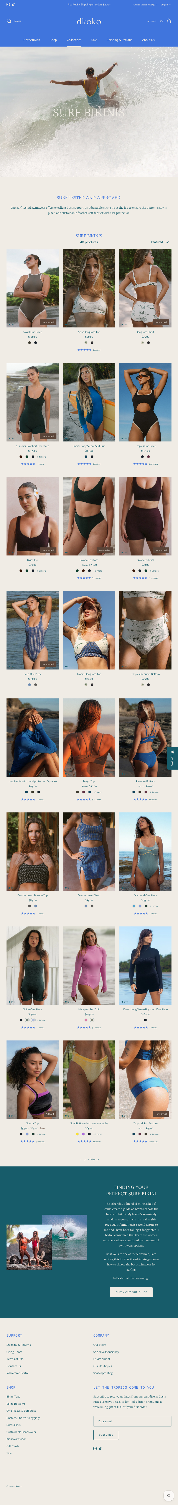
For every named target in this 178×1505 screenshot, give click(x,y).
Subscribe (106, 1438)
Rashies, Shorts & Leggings (23, 1421)
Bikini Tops (13, 1400)
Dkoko (18, 1490)
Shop (53, 43)
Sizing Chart (14, 1355)
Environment (101, 1362)
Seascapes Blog (103, 1376)
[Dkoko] (89, 24)
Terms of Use (15, 1362)
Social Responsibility (106, 1355)
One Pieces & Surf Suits (21, 1414)
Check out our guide (131, 1295)
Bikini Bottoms (16, 1407)
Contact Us (14, 1369)
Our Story (99, 1348)
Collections (74, 43)
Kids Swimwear (16, 1442)
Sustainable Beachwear (21, 1435)
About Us (148, 43)
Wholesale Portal (17, 1376)
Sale (94, 43)
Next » (95, 1163)
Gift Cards (13, 1449)
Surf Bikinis (14, 1428)
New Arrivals (31, 43)
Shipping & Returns (119, 43)
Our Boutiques (102, 1369)
